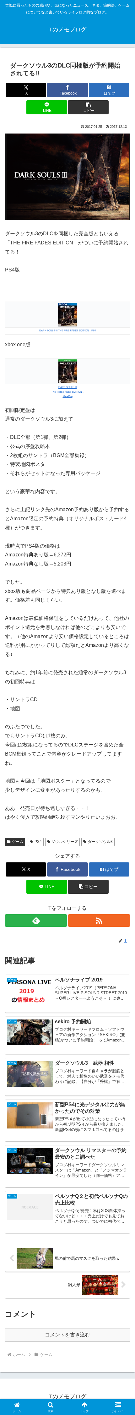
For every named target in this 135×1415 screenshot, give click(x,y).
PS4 (38, 841)
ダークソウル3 (100, 841)
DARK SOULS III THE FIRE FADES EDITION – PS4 (67, 330)
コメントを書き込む (67, 1334)
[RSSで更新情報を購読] (99, 920)
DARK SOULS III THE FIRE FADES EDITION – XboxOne (67, 392)
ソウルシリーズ (64, 841)
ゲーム (17, 841)
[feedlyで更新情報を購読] (36, 920)
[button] (88, 107)
